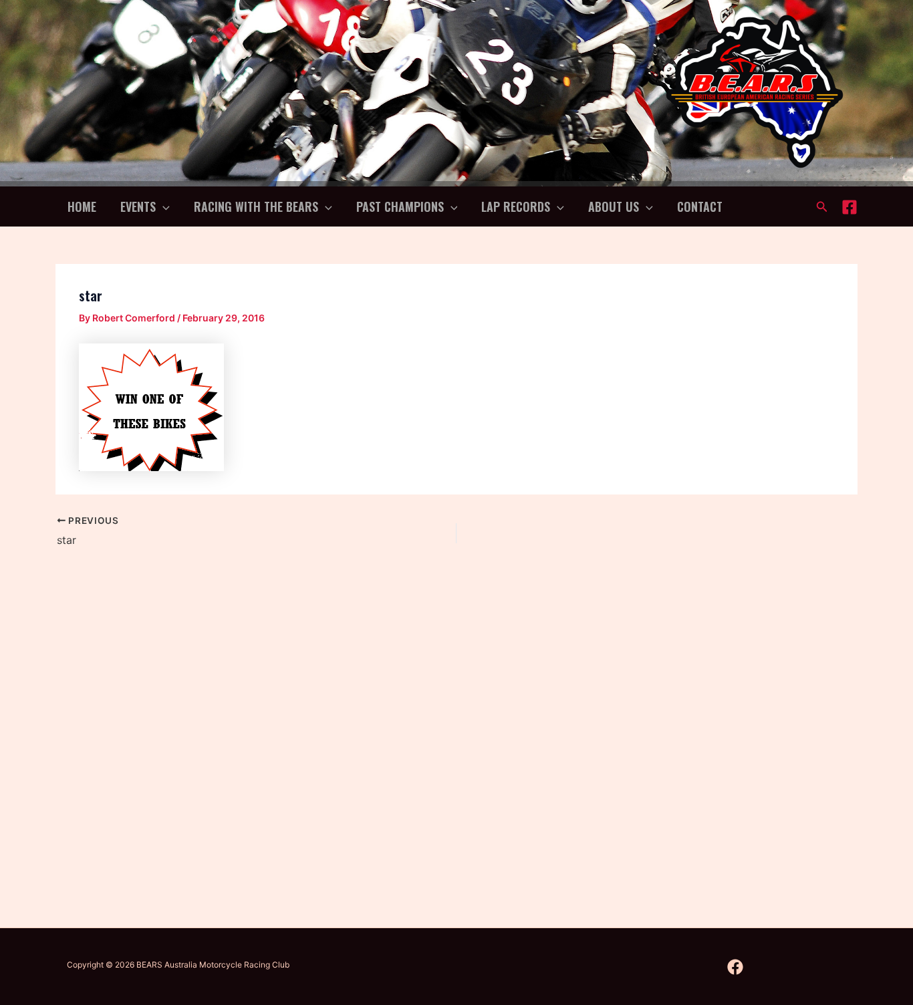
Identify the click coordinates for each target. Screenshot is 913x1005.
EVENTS (138, 206)
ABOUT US (613, 206)
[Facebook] (849, 207)
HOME (82, 206)
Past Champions (400, 206)
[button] (163, 206)
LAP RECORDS (515, 206)
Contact (700, 206)
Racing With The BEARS (256, 206)
